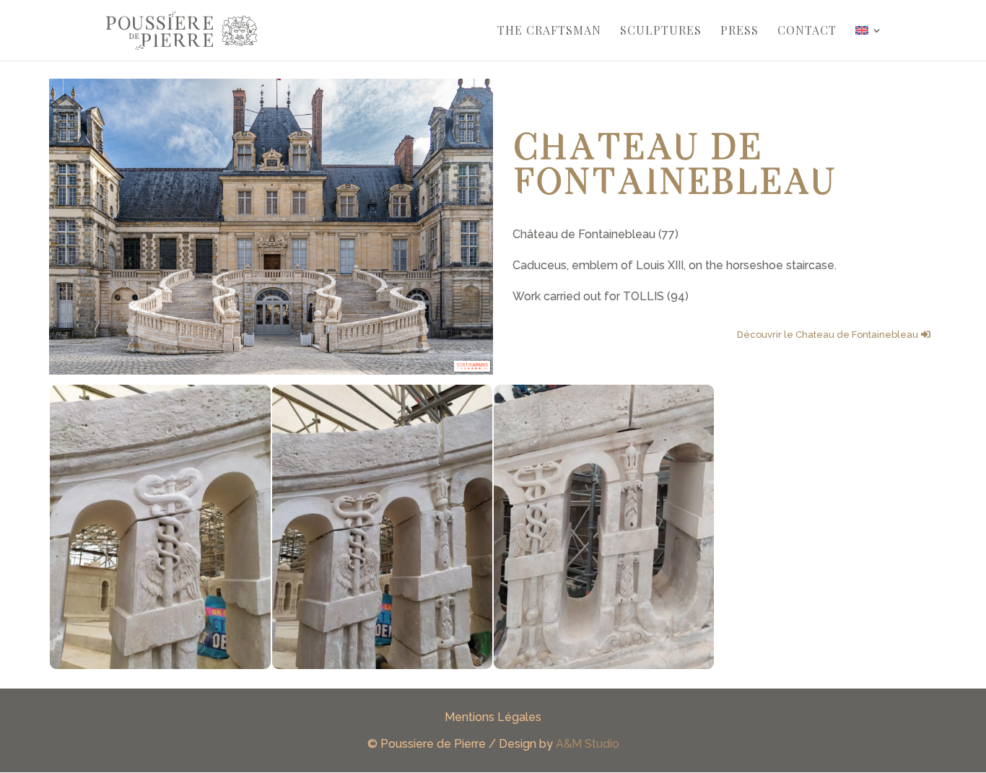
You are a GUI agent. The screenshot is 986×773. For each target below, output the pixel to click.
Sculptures (661, 31)
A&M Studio (587, 744)
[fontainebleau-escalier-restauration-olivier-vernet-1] (160, 665)
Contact (807, 31)
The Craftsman (549, 31)
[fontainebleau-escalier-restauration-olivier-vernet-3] (382, 665)
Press (739, 31)
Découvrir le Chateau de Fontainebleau (827, 334)
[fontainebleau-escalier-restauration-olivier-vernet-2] (604, 665)
